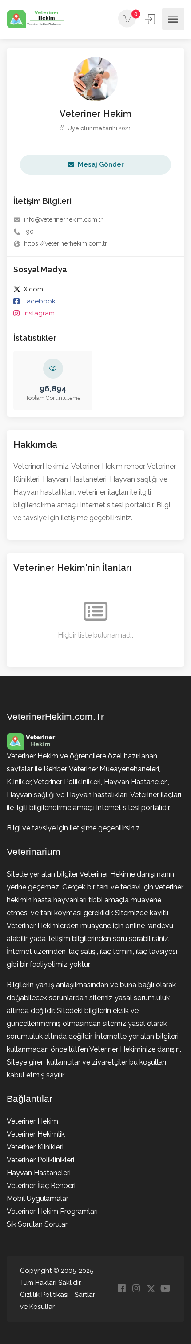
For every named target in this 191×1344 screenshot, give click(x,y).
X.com (33, 289)
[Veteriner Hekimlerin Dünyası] (35, 19)
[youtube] (165, 1289)
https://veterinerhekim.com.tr (65, 243)
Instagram (39, 313)
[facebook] (121, 1289)
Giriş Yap (150, 19)
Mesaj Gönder (101, 164)
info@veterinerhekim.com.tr (63, 219)
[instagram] (136, 1289)
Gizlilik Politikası (44, 1295)
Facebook (40, 301)
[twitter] (150, 1289)
